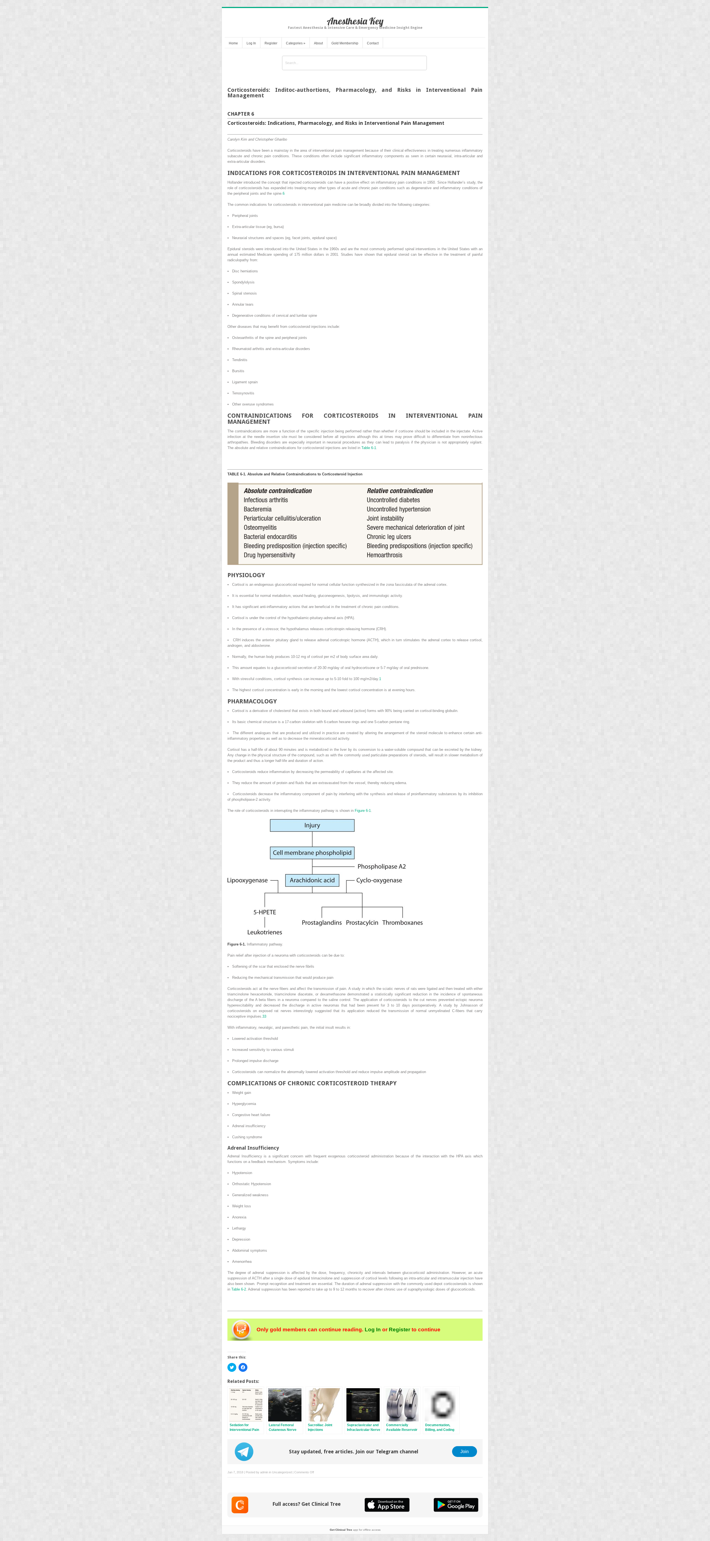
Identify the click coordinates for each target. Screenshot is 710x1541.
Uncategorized (282, 1472)
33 (264, 1016)
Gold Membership (344, 43)
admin (264, 1472)
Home (233, 43)
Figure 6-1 (363, 810)
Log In (251, 43)
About (318, 43)
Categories (295, 43)
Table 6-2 (238, 1289)
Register (271, 43)
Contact (373, 43)
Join (464, 1451)
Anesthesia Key (355, 21)
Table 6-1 (368, 448)
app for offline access (355, 1529)
